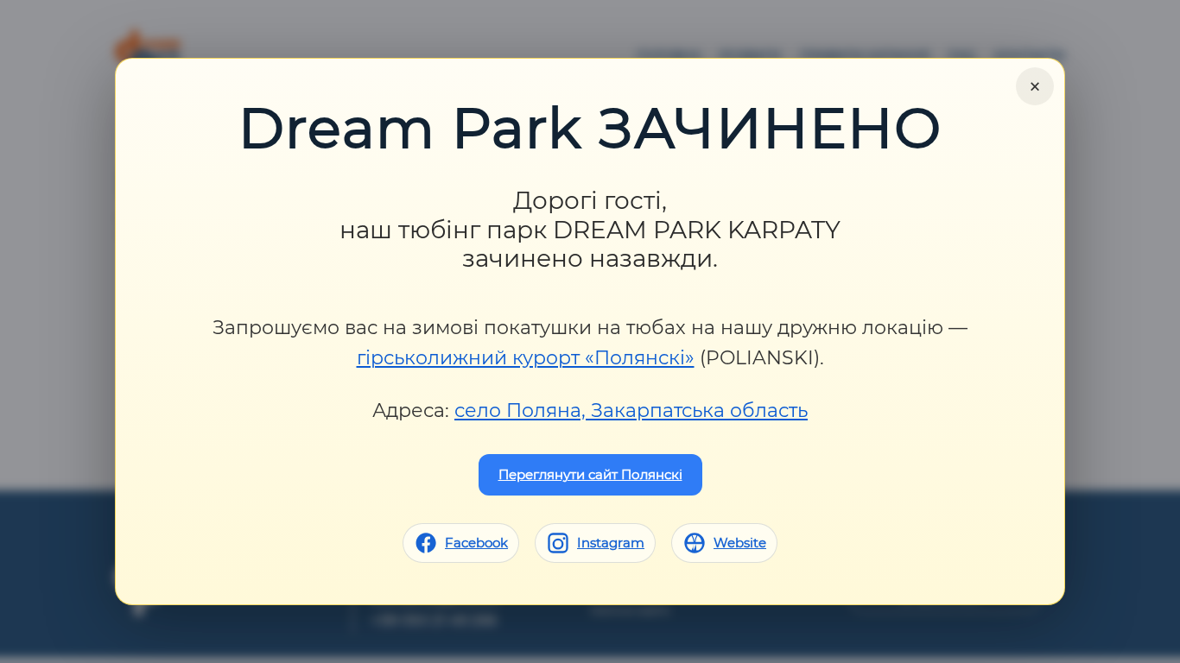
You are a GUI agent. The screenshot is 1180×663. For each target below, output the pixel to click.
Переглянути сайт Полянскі (590, 474)
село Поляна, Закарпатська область (631, 410)
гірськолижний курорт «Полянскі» (526, 357)
